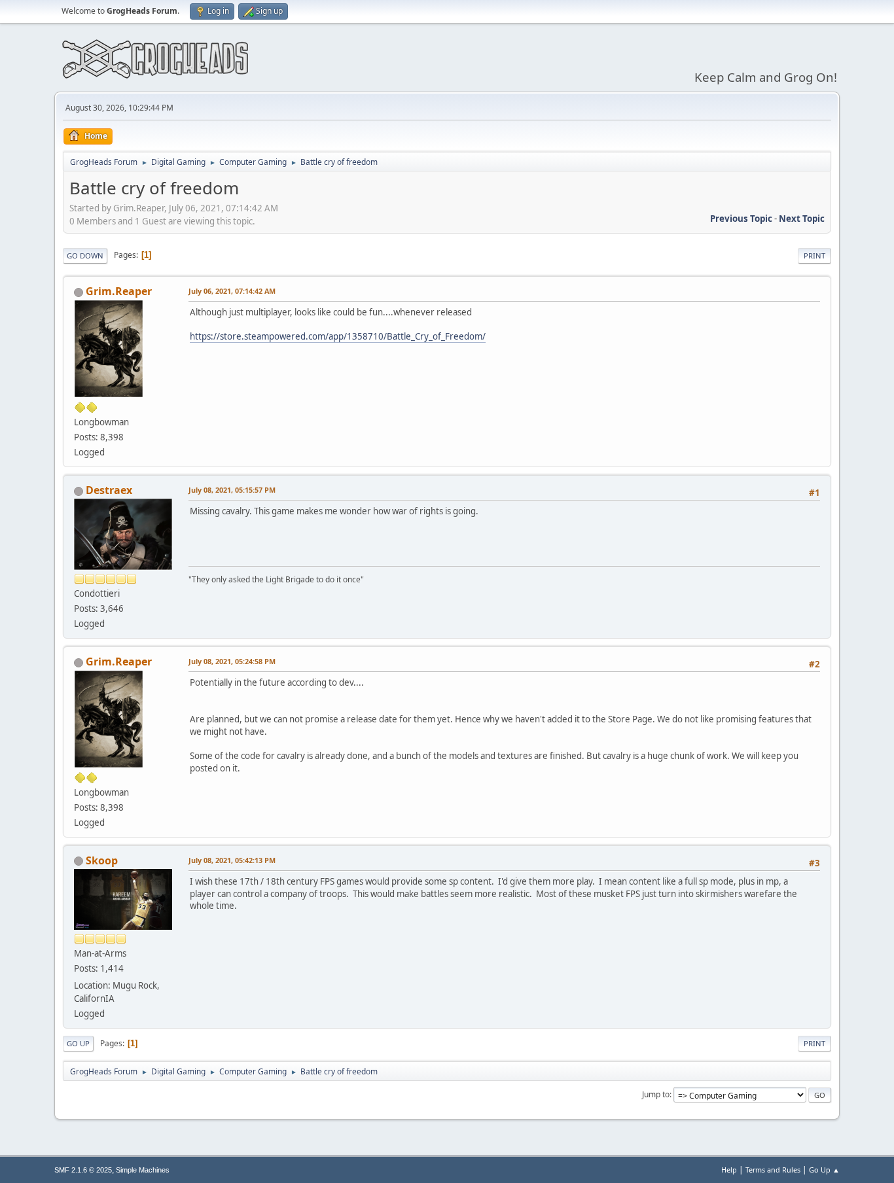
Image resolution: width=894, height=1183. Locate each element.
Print (814, 255)
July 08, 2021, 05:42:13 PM (232, 860)
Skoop (102, 860)
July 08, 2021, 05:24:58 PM (232, 661)
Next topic (802, 218)
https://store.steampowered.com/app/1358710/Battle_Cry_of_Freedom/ (338, 336)
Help (729, 1169)
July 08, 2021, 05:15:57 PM (232, 490)
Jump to (656, 1094)
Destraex (109, 490)
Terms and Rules (772, 1169)
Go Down (85, 255)
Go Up (78, 1043)
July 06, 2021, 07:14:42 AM (232, 291)
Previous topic (741, 218)
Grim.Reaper (119, 291)
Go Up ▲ (824, 1169)
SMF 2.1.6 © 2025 (83, 1170)
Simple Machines (143, 1170)
